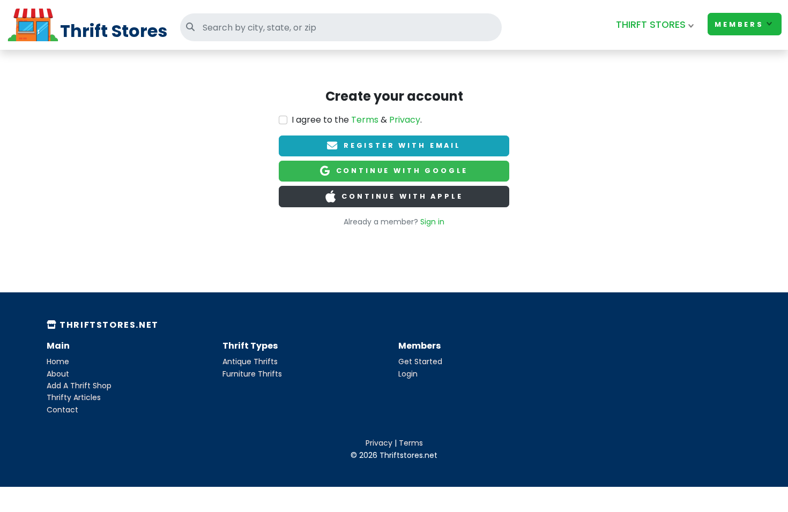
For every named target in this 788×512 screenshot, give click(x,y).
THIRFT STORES (651, 24)
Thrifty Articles (74, 397)
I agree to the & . (357, 120)
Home (58, 361)
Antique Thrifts (250, 361)
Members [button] (739, 24)
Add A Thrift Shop (79, 385)
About (58, 373)
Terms (364, 120)
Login (408, 373)
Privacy (404, 120)
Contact (62, 409)
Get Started (420, 361)
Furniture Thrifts (252, 373)
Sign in (432, 221)
